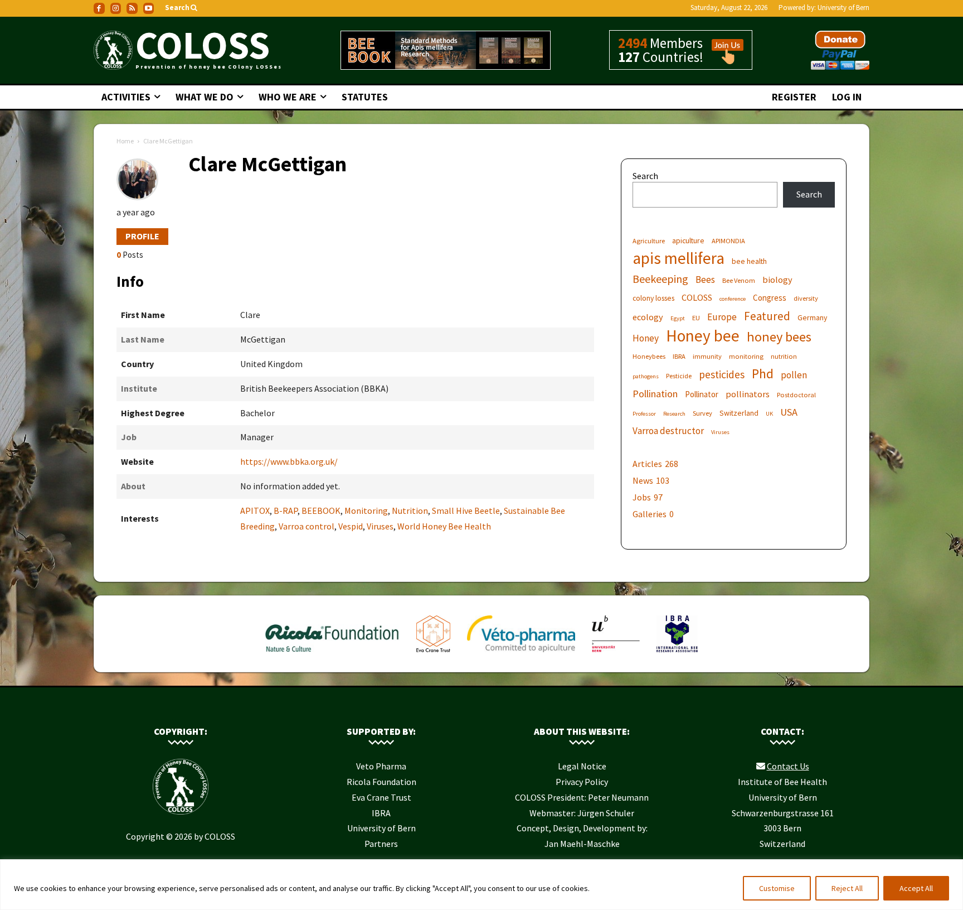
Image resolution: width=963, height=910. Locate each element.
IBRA (679, 356)
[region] (481, 884)
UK (769, 413)
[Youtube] (148, 8)
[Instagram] (115, 8)
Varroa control (306, 526)
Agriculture (649, 241)
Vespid (350, 526)
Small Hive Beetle (466, 510)
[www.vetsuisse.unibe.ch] (615, 654)
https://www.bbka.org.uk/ (289, 461)
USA (788, 412)
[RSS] (132, 8)
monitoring (746, 356)
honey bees (779, 337)
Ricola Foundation (381, 781)
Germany (812, 317)
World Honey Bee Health (444, 526)
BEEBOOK (321, 510)
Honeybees (649, 356)
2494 (632, 43)
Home (125, 141)
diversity (806, 298)
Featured (767, 316)
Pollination (655, 393)
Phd (763, 373)
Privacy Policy (582, 781)
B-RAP (286, 510)
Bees (705, 280)
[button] (182, 8)
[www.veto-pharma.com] (521, 654)
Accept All (916, 888)
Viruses (380, 526)
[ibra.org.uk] (677, 654)
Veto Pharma (381, 766)
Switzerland (738, 413)
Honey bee (703, 335)
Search (645, 175)
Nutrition (410, 510)
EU (696, 318)
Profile (142, 236)
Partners (381, 843)
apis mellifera (678, 258)
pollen (794, 375)
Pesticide (679, 376)
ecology (648, 316)
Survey (702, 413)
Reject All (847, 888)
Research (674, 413)
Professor (644, 413)
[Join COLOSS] (723, 59)
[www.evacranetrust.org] (433, 654)
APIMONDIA (728, 241)
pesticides (722, 375)
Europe (722, 317)
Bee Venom (738, 280)
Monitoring (366, 510)
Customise (777, 888)
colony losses (653, 298)
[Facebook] (99, 8)
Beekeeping (660, 279)
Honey (646, 338)
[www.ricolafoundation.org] (332, 654)
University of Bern (843, 7)
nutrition (784, 356)
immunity (707, 356)
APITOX (255, 510)
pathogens (646, 376)
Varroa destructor (668, 431)
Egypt (677, 318)
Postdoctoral (796, 395)
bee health (749, 261)
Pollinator (701, 394)
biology (777, 279)
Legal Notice (582, 766)
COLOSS (697, 297)
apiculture (688, 240)
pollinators (748, 393)
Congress (769, 297)
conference (732, 298)
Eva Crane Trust (381, 797)
